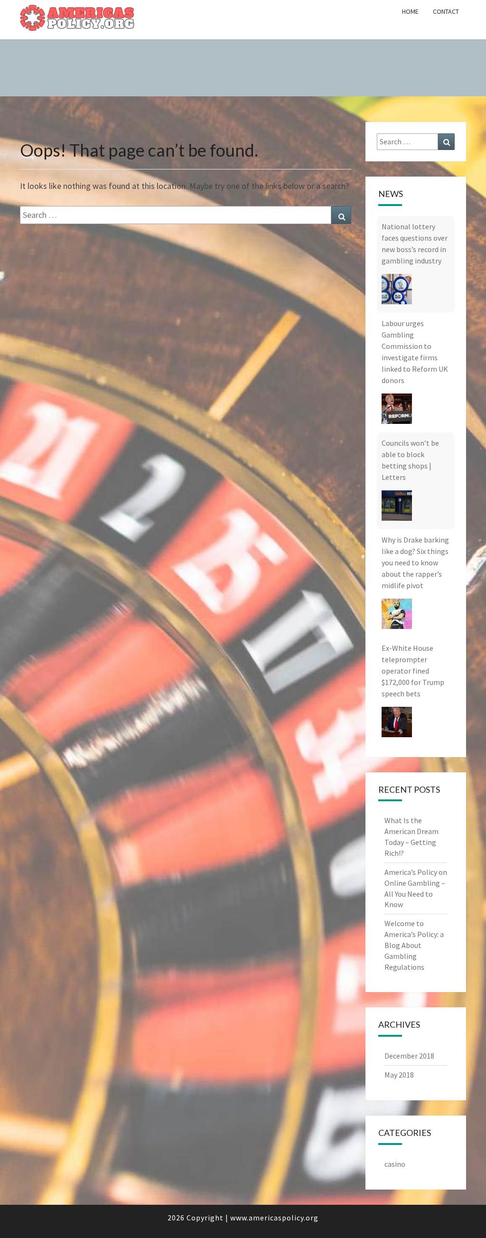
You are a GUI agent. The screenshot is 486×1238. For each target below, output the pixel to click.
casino (394, 1164)
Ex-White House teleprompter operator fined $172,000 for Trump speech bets (413, 573)
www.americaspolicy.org (274, 1217)
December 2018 (409, 1055)
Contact (446, 11)
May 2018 (399, 1074)
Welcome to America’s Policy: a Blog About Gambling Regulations (414, 945)
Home (410, 11)
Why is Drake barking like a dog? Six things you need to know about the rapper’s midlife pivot (415, 465)
